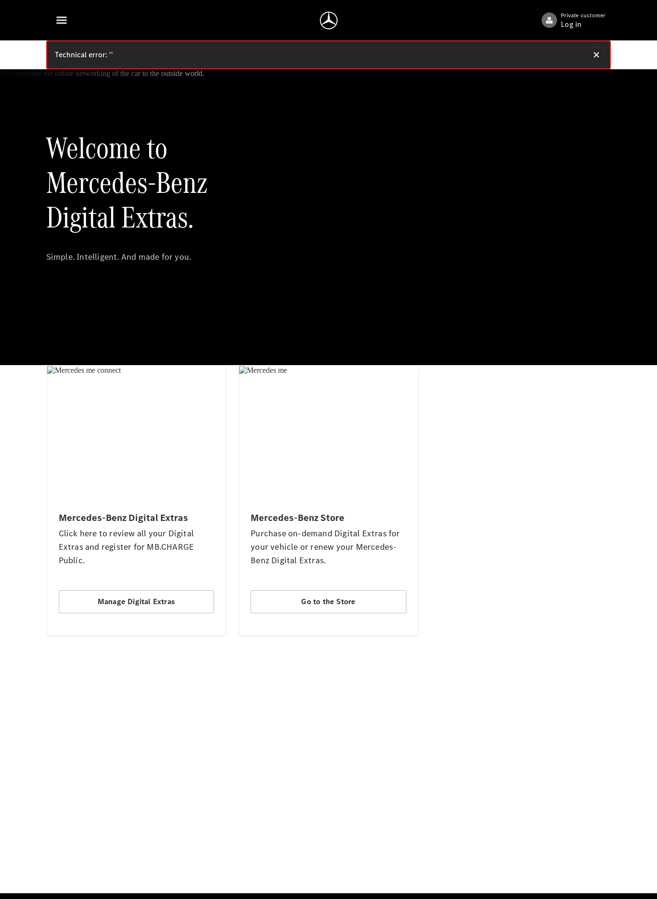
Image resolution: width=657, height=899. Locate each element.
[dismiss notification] (596, 54)
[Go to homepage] (329, 20)
